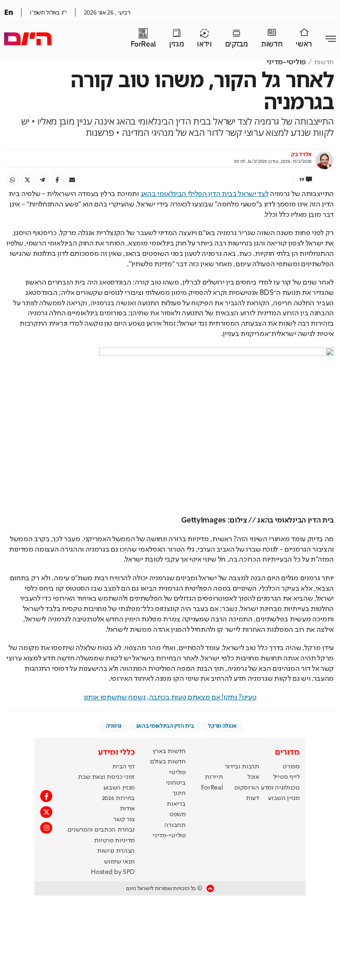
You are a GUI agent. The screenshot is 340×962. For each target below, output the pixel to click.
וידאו (204, 44)
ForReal (143, 44)
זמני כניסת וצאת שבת (106, 777)
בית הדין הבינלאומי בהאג (165, 726)
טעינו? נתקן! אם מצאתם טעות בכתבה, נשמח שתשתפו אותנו (170, 697)
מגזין (176, 44)
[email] (72, 179)
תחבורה (174, 825)
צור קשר (124, 819)
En (8, 12)
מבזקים (236, 44)
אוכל (253, 777)
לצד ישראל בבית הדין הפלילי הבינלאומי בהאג (205, 194)
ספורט (291, 766)
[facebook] (57, 179)
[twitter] (27, 179)
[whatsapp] (12, 179)
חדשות (271, 44)
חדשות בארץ (169, 751)
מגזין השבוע (283, 798)
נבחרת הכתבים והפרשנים (101, 830)
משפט (178, 814)
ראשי (304, 44)
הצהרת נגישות (116, 851)
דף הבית (123, 766)
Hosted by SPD (113, 872)
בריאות (176, 804)
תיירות (214, 777)
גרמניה (113, 726)
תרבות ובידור (242, 766)
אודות (127, 808)
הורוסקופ (246, 788)
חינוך (178, 793)
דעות (252, 798)
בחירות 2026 (118, 798)
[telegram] (42, 179)
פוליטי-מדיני (286, 62)
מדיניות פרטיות (114, 840)
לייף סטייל (286, 777)
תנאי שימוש (119, 862)
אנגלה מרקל (222, 726)
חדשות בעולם (167, 761)
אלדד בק (301, 154)
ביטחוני (176, 783)
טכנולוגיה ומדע (280, 788)
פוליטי (177, 772)
